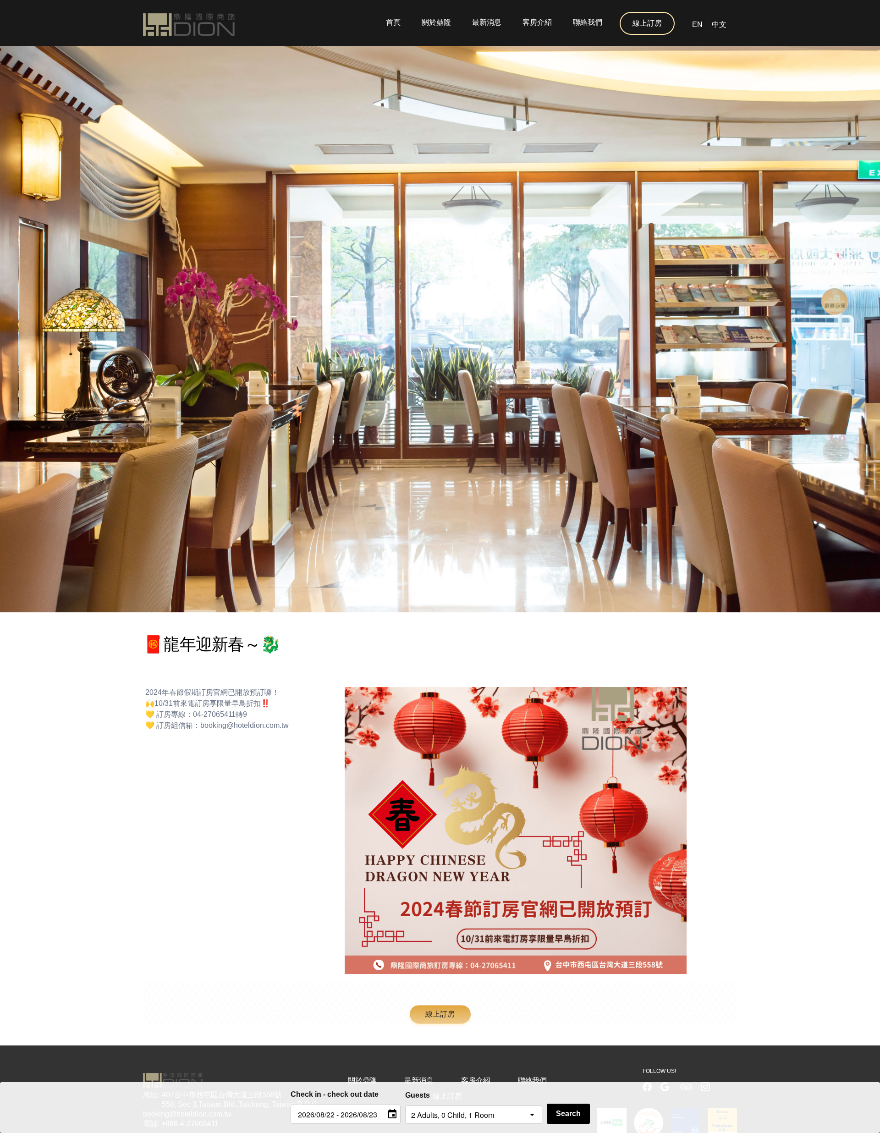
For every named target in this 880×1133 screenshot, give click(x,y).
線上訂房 (647, 23)
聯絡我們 (587, 22)
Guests (417, 1095)
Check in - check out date (335, 1094)
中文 (719, 24)
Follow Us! (659, 1071)
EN (697, 24)
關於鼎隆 (436, 22)
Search (568, 1113)
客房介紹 (537, 22)
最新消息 (486, 22)
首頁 (393, 22)
